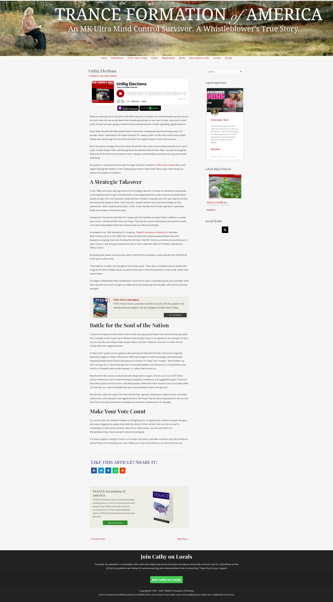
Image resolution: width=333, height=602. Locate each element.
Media (182, 58)
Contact (217, 58)
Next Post (183, 539)
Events (154, 58)
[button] (94, 470)
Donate (228, 58)
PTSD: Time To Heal (137, 58)
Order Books (117, 58)
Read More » (215, 149)
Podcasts (94, 76)
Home (104, 58)
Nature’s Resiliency (217, 202)
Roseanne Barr (220, 119)
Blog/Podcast (168, 58)
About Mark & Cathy (199, 58)
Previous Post (97, 539)
